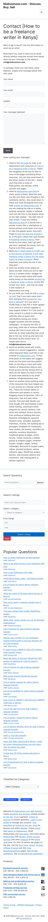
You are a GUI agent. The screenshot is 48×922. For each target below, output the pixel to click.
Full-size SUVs (13, 714)
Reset (7, 538)
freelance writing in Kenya (22, 239)
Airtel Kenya (12, 581)
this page (24, 163)
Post (16, 817)
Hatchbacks (12, 767)
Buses (10, 590)
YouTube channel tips (15, 738)
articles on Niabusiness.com (26, 206)
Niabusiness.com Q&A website (28, 811)
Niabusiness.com (27, 356)
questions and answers (19, 814)
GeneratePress (26, 918)
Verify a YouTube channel (14, 735)
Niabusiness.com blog (27, 191)
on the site (8, 817)
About (32, 845)
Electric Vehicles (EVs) (16, 732)
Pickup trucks (13, 634)
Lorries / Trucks (13, 723)
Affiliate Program (10, 848)
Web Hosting (12, 646)
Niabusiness (8, 837)
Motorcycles (12, 655)
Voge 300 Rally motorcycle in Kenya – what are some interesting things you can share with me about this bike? (22, 744)
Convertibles (12, 696)
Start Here (23, 845)
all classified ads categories (30, 854)
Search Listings (24, 534)
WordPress (12, 617)
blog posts (24, 834)
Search (40, 482)
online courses (33, 837)
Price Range (8, 518)
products (24, 839)
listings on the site (23, 825)
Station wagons (13, 688)
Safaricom (11, 560)
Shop (35, 825)
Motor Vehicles (13, 673)
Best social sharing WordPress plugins (20, 676)
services (7, 839)
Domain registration (15, 608)
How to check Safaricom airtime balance (21, 558)
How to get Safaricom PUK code (17, 572)
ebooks (22, 837)
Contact (39, 845)
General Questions (14, 599)
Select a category (11, 508)
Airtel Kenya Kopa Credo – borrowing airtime (23, 578)
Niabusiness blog (17, 223)
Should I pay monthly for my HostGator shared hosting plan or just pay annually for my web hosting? (22, 641)
